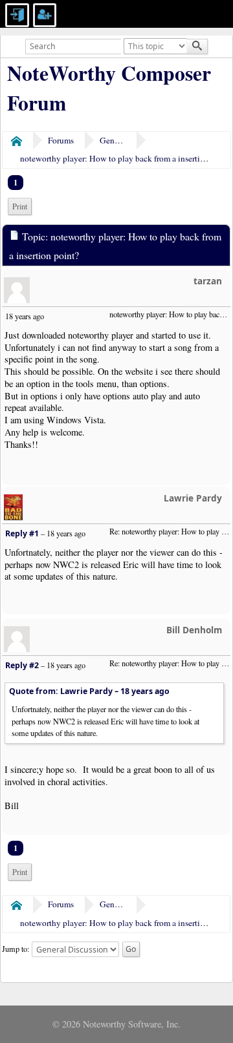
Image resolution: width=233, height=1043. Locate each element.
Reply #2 (22, 665)
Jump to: (15, 948)
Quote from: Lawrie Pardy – (89, 691)
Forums (61, 140)
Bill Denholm (194, 630)
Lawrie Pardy (193, 498)
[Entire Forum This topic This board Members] (157, 45)
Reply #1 (22, 533)
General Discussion (113, 140)
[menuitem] (20, 206)
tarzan (208, 281)
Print (19, 206)
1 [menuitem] (15, 182)
